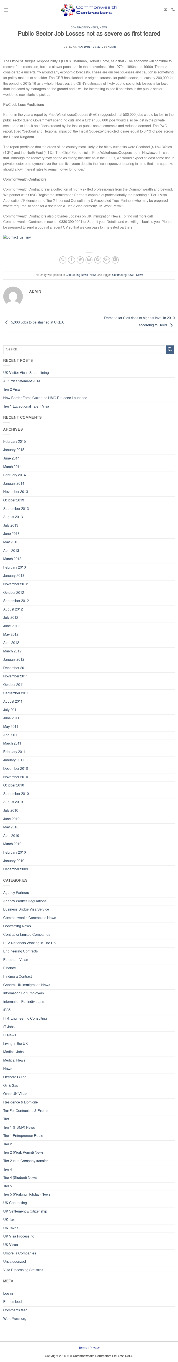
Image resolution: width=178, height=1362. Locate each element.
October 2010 (13, 785)
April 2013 (11, 551)
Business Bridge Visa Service (26, 909)
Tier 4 (7, 1169)
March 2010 (12, 844)
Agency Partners (16, 893)
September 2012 (16, 601)
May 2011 (10, 727)
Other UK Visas (15, 1094)
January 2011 (13, 760)
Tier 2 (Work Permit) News (23, 1153)
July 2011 (10, 710)
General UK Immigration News (26, 985)
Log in (8, 1294)
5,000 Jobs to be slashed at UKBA (37, 323)
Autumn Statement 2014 (21, 381)
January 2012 (13, 660)
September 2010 (16, 794)
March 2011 (12, 743)
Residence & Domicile (20, 1102)
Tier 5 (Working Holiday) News (26, 1194)
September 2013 (16, 509)
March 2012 (12, 651)
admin (112, 47)
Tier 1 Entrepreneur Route (23, 1136)
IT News (9, 1035)
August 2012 (13, 609)
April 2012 (11, 643)
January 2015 (13, 450)
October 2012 (13, 593)
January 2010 (13, 861)
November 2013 (15, 492)
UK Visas (10, 1245)
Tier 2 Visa (11, 390)
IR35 (7, 1010)
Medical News (14, 1060)
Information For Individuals (23, 1002)
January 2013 (13, 576)
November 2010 (15, 777)
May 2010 (10, 827)
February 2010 (14, 852)
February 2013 (14, 567)
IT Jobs (9, 1027)
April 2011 (11, 735)
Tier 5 (7, 1186)
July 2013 (10, 526)
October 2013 (13, 500)
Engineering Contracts (20, 951)
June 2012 (11, 626)
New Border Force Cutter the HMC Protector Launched (45, 398)
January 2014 (13, 484)
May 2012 (10, 635)
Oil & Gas (10, 1086)
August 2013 (13, 517)
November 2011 (15, 676)
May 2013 (10, 542)
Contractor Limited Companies (26, 935)
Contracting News (84, 27)
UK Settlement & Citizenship (25, 1211)
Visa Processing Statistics (23, 1270)
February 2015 (14, 442)
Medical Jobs (13, 1052)
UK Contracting (15, 1203)
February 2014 (14, 475)
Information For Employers (23, 993)
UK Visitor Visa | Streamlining (26, 373)
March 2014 (12, 467)
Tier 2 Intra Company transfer (25, 1161)
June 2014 (11, 458)
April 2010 (11, 836)
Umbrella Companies (19, 1253)
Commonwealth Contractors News (29, 918)
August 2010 (13, 802)
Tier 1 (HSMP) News (19, 1128)
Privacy (95, 1347)
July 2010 (10, 811)
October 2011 (13, 685)
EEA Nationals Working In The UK (29, 943)
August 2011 (13, 701)
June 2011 (11, 718)
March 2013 (12, 559)
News (103, 27)
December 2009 (15, 869)
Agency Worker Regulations (24, 901)
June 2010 (11, 819)
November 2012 (15, 584)
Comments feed (15, 1310)
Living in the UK (15, 1044)
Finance (9, 968)
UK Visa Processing (18, 1236)
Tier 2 (7, 1144)
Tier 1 (7, 1119)
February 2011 (14, 752)
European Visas (15, 960)
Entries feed (12, 1302)
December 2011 (15, 668)
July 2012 (10, 618)
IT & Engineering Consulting (25, 1018)
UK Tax (9, 1220)
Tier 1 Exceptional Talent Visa (26, 406)
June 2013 (11, 534)
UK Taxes (10, 1228)
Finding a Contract (17, 977)
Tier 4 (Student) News (20, 1178)
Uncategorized (14, 1262)
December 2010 (15, 769)
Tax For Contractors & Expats (25, 1111)
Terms (83, 1347)
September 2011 (16, 693)
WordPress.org (14, 1319)
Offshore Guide (14, 1077)
